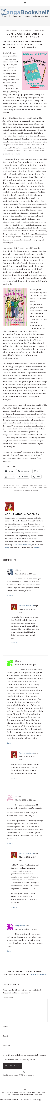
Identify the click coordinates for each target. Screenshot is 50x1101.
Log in (26, 1090)
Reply (10, 596)
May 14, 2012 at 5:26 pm (25, 800)
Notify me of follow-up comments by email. (25, 1055)
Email (6, 1036)
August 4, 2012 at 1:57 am (26, 929)
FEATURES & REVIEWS (38, 485)
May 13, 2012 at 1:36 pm (25, 574)
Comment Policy (38, 974)
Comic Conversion (22, 485)
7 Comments (39, 30)
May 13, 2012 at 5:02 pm (25, 665)
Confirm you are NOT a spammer (18, 1075)
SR (16, 796)
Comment (8, 998)
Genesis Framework (33, 1094)
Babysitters (20, 926)
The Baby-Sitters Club (29, 490)
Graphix (29, 488)
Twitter (37, 548)
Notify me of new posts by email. (20, 1060)
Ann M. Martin (19, 488)
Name (6, 1027)
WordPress (13, 1094)
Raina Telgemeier (40, 488)
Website (6, 1046)
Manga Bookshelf (25, 15)
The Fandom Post (23, 545)
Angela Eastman (25, 30)
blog (7, 548)
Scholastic (16, 490)
